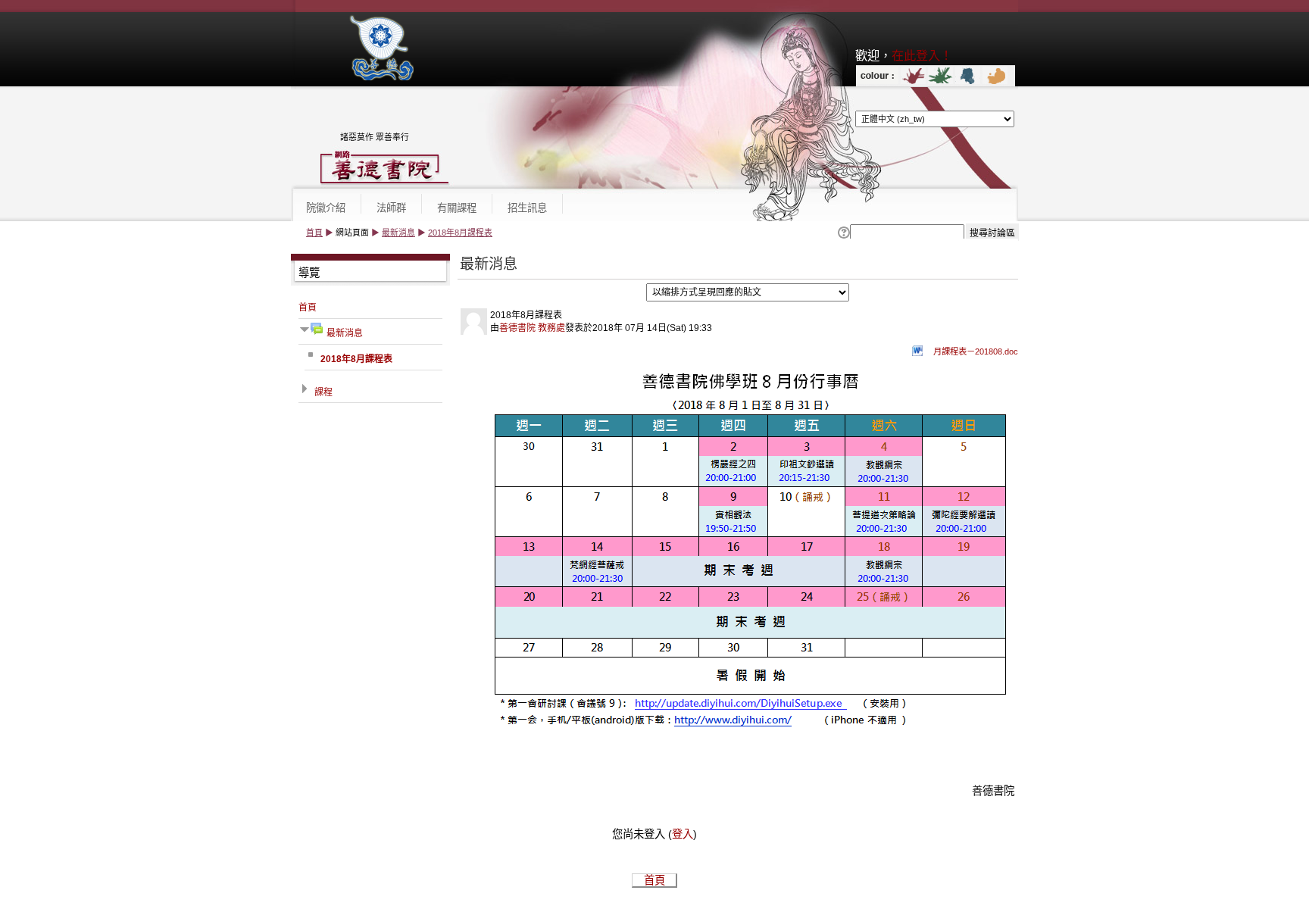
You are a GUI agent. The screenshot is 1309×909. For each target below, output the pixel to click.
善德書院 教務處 (532, 328)
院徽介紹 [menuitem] (325, 208)
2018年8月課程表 (460, 232)
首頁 (314, 232)
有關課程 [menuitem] (456, 208)
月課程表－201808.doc (975, 351)
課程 (323, 392)
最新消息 (398, 232)
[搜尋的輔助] (843, 233)
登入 (682, 834)
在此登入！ (922, 55)
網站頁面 (352, 232)
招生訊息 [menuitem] (527, 208)
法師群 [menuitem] (391, 208)
